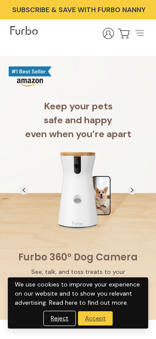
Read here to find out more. (88, 302)
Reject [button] (59, 318)
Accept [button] (95, 318)
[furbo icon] (24, 30)
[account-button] (108, 33)
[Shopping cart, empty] (124, 33)
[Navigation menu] (139, 33)
